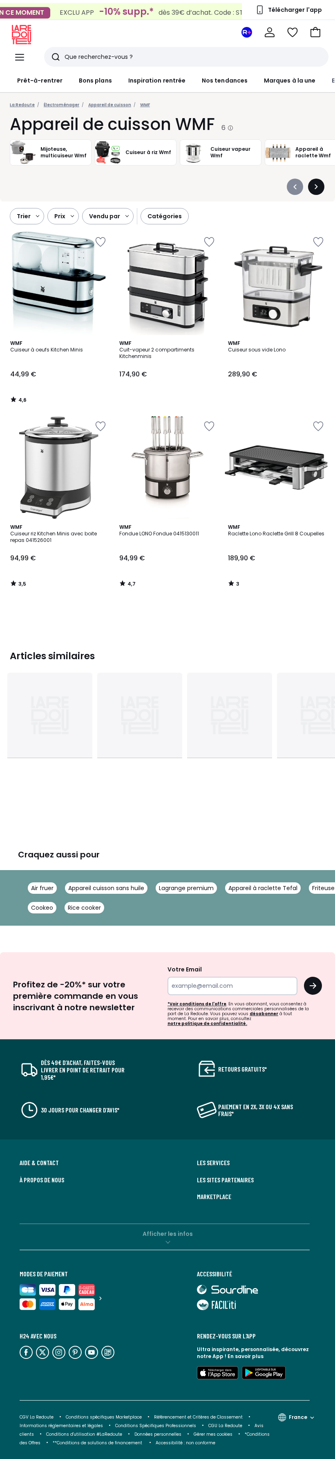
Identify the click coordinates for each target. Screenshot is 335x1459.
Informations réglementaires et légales (61, 1426)
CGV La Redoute (37, 1417)
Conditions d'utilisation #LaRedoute (84, 1434)
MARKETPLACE (214, 1196)
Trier (24, 216)
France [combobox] (298, 1417)
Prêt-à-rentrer (40, 80)
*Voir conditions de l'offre (197, 1004)
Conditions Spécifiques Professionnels (155, 1426)
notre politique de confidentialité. (207, 1023)
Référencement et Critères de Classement (198, 1417)
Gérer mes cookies (213, 1434)
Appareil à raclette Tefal (262, 888)
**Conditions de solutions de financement (98, 1443)
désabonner (264, 1014)
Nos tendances (225, 80)
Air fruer (42, 888)
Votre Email (185, 969)
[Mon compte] (269, 32)
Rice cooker (84, 908)
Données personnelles (157, 1434)
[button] (315, 32)
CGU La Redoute (225, 1426)
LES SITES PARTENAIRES (225, 1180)
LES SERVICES (213, 1162)
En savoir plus (246, 1356)
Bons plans (95, 80)
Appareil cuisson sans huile (106, 888)
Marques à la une (289, 80)
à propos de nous (42, 1180)
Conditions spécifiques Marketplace (104, 1417)
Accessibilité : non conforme (185, 1443)
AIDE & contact (39, 1162)
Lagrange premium (186, 888)
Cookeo (42, 908)
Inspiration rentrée (156, 80)
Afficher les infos (168, 1234)
